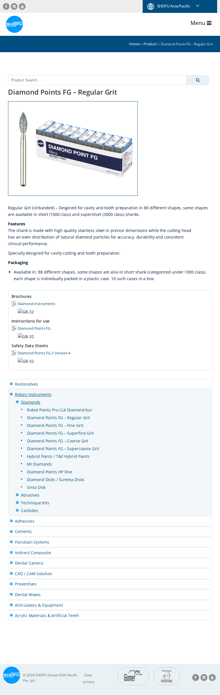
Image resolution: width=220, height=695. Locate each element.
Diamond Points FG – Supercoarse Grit (63, 448)
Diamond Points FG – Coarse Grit (57, 441)
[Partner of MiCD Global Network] (167, 676)
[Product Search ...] (197, 80)
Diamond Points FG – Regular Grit (58, 417)
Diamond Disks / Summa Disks (55, 479)
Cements (23, 531)
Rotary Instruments (33, 394)
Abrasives (30, 495)
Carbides (29, 510)
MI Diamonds (39, 464)
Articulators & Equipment (39, 605)
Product (150, 43)
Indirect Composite (33, 552)
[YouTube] (22, 6)
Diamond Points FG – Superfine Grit (60, 433)
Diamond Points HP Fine (49, 472)
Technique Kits (35, 502)
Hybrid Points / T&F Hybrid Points (58, 456)
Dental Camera (29, 563)
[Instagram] (14, 6)
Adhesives (24, 521)
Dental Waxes (28, 594)
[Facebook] (6, 6)
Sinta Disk (36, 487)
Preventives (26, 584)
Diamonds (30, 402)
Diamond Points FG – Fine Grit (55, 425)
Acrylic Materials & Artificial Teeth (47, 615)
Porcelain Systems (32, 542)
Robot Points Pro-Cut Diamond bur (59, 410)
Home (134, 43)
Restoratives (26, 384)
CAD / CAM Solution (33, 573)
